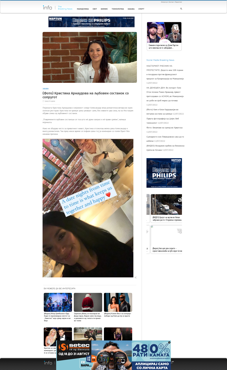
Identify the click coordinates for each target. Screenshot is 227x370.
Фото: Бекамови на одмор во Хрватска (164, 127)
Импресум (164, 2)
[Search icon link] (181, 9)
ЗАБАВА (46, 89)
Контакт (171, 2)
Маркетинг (178, 2)
